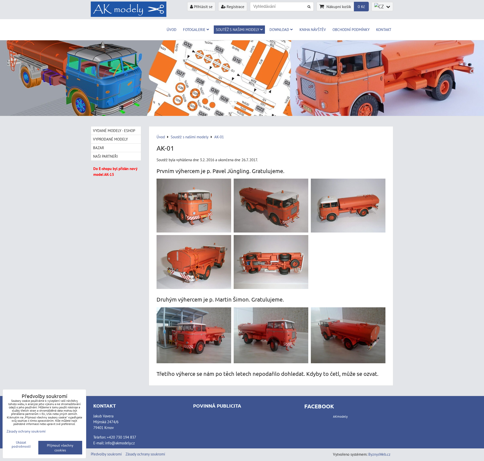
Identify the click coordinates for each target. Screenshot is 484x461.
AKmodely (340, 416)
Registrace (235, 6)
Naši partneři (105, 156)
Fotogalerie (194, 29)
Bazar (98, 147)
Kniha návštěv (312, 29)
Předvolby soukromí (106, 453)
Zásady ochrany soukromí (145, 453)
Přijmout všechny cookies (60, 447)
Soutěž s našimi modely (237, 29)
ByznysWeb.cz (379, 454)
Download (279, 29)
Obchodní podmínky (351, 29)
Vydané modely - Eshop (114, 130)
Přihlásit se (203, 6)
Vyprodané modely (110, 139)
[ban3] (242, 114)
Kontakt (383, 29)
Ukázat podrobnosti (21, 444)
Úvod (171, 29)
